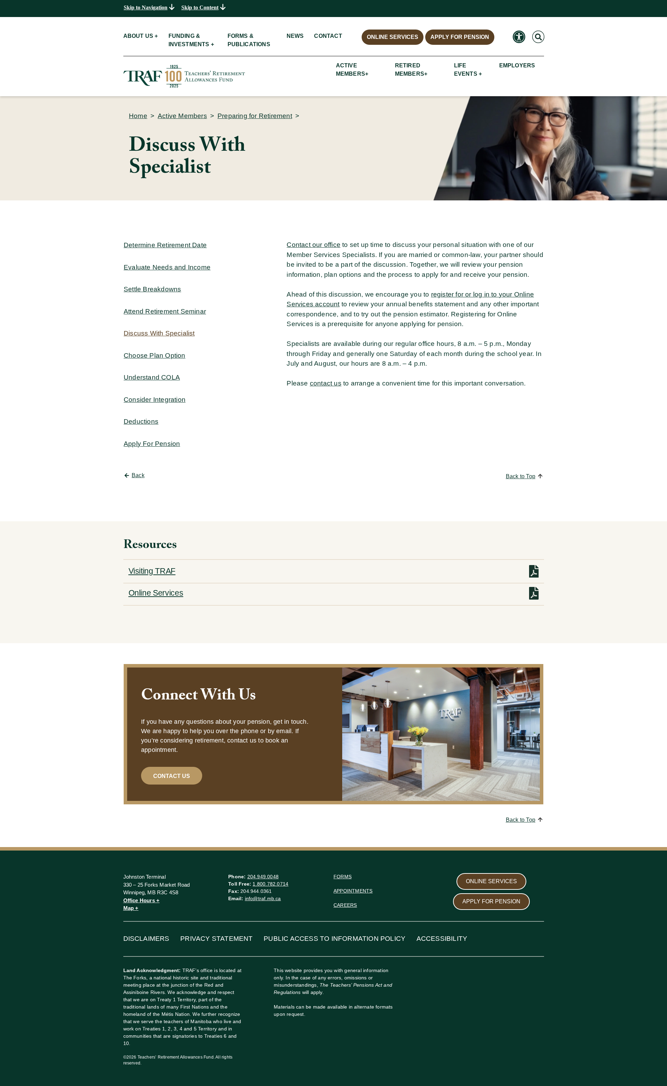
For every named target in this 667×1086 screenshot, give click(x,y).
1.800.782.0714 (270, 884)
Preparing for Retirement (254, 115)
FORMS (343, 876)
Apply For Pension (152, 443)
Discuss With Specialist (159, 333)
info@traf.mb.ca (263, 898)
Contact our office (313, 244)
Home (138, 115)
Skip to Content (200, 7)
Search (538, 30)
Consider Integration (155, 399)
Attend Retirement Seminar (165, 311)
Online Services (156, 592)
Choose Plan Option (155, 355)
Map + (131, 908)
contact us (325, 383)
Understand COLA (152, 377)
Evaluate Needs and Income (167, 267)
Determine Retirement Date (165, 245)
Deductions (141, 421)
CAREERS (345, 905)
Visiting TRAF (152, 570)
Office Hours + (141, 900)
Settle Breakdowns (152, 289)
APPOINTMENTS (353, 891)
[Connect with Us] (441, 734)
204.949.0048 (263, 876)
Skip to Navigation (145, 7)
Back (138, 475)
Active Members (182, 115)
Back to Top (520, 476)
